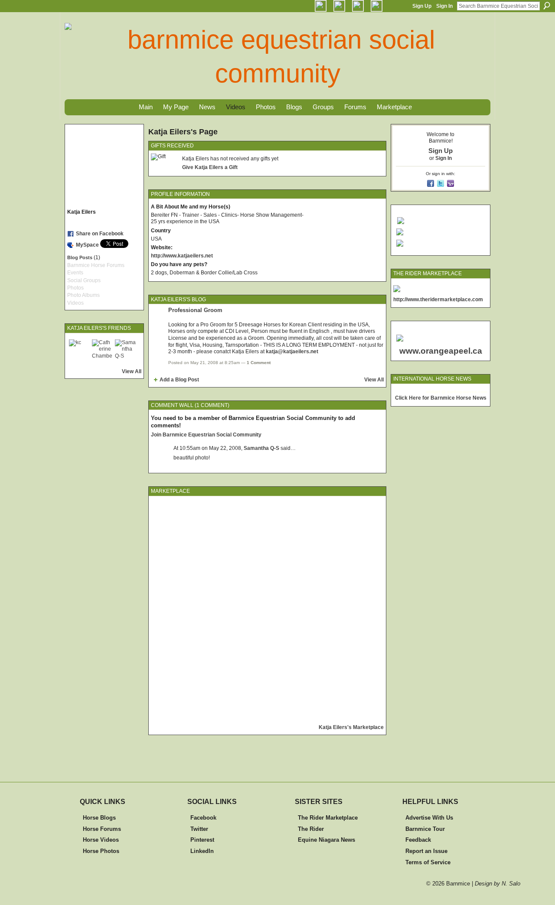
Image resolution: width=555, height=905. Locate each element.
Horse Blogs (99, 817)
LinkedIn (202, 851)
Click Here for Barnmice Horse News (440, 398)
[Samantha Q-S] (125, 349)
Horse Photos (101, 851)
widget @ (436, 391)
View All (131, 371)
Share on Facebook (100, 234)
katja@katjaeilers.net (292, 351)
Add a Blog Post (179, 380)
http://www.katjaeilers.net (182, 256)
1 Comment (259, 362)
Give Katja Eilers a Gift (210, 167)
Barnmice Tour (425, 829)
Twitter (199, 829)
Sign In (444, 6)
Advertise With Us (429, 817)
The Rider (311, 829)
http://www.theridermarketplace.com (438, 299)
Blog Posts (79, 257)
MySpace (87, 245)
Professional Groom (195, 310)
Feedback (418, 840)
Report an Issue (426, 851)
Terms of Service (428, 862)
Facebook (203, 817)
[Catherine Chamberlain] (102, 349)
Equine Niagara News (326, 840)
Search (546, 6)
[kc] (79, 349)
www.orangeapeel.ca (440, 350)
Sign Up (421, 6)
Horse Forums (102, 829)
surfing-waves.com (467, 391)
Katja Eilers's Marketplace (351, 727)
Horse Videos (101, 840)
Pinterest (202, 840)
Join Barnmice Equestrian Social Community (206, 435)
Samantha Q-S (261, 448)
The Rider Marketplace (328, 817)
